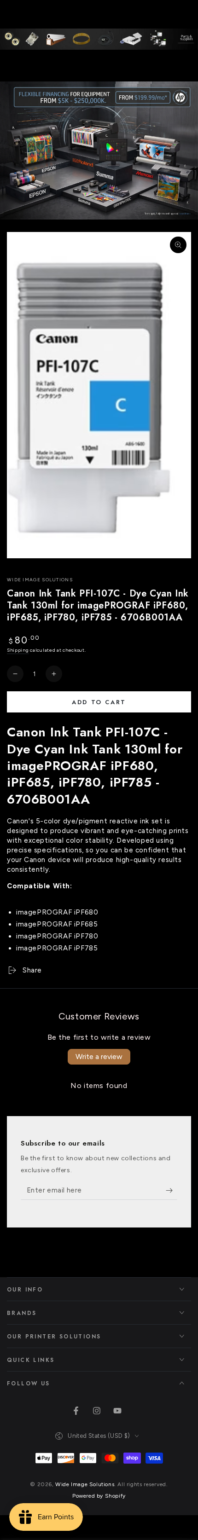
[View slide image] (99, 150)
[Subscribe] (171, 1191)
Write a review (99, 1056)
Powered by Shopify (99, 1496)
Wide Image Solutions (40, 580)
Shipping (18, 650)
